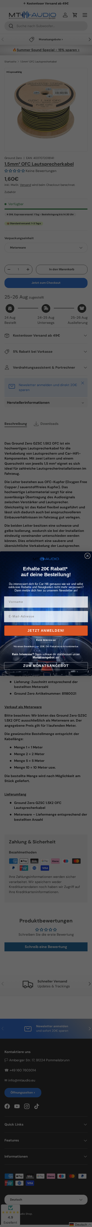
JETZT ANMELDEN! (46, 630)
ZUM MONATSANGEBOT (46, 666)
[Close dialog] (87, 555)
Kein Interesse (46, 639)
